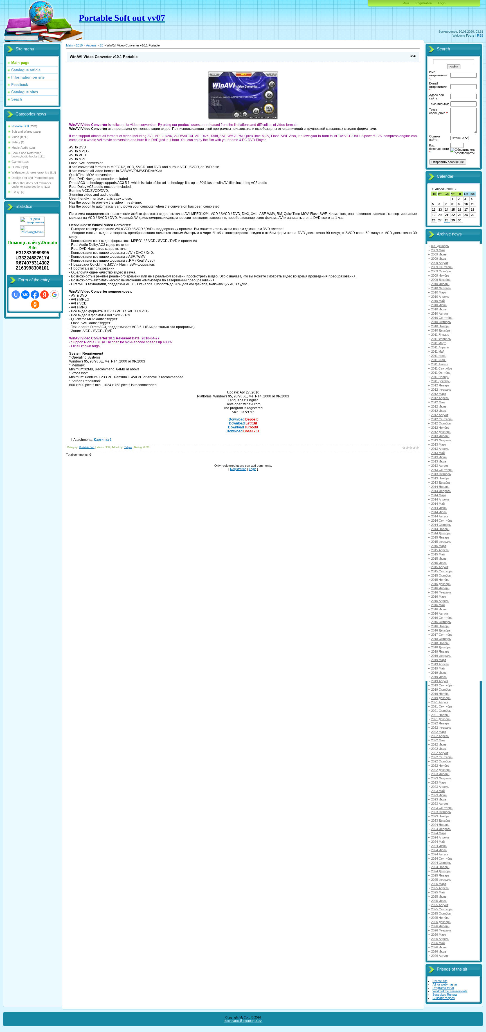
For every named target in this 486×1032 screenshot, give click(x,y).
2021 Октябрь (441, 710)
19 (433, 215)
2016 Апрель (440, 600)
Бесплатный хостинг (239, 1020)
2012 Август (439, 415)
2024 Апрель (440, 837)
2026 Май (438, 943)
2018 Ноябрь (440, 643)
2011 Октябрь (441, 372)
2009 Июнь (439, 254)
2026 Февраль (441, 930)
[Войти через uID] (16, 294)
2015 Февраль (441, 541)
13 (440, 209)
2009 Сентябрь (442, 267)
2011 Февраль (441, 339)
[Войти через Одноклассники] (35, 304)
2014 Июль (439, 512)
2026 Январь (440, 926)
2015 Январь (440, 537)
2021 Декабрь (441, 719)
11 (472, 204)
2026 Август (439, 955)
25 (472, 215)
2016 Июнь (439, 609)
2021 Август (439, 702)
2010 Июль (439, 309)
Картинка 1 (103, 440)
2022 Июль (439, 748)
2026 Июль (439, 951)
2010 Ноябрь (440, 326)
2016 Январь (440, 588)
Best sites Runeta (445, 994)
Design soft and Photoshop (30, 177)
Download (243, 419)
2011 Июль (438, 360)
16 (459, 209)
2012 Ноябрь (440, 427)
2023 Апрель (440, 786)
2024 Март (438, 833)
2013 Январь (440, 436)
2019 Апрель (440, 664)
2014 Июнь (439, 508)
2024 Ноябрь (440, 867)
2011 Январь (440, 334)
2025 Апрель (440, 888)
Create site (440, 981)
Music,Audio (20, 147)
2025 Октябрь (441, 913)
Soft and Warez (22, 131)
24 (466, 215)
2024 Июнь (439, 846)
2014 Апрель (440, 499)
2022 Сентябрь (442, 757)
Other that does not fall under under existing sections (31, 184)
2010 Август (439, 313)
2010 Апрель (440, 296)
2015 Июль (439, 562)
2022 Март (438, 731)
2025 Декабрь (441, 922)
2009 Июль (439, 258)
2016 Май (438, 605)
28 (101, 45)
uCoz (258, 1020)
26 (433, 220)
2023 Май (438, 791)
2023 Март (438, 782)
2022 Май (438, 740)
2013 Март (438, 444)
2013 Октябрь (441, 474)
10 (466, 204)
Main (405, 3)
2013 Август (439, 465)
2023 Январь (440, 774)
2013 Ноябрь (440, 478)
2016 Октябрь (441, 622)
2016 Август (439, 613)
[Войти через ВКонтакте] (25, 294)
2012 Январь (440, 385)
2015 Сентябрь (442, 571)
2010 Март (438, 292)
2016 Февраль (441, 592)
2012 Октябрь (441, 423)
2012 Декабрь (441, 431)
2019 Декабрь (441, 698)
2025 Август (439, 905)
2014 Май (438, 503)
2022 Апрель (440, 736)
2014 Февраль (441, 491)
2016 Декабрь (441, 630)
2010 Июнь (439, 305)
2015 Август (439, 567)
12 (433, 209)
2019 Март (438, 660)
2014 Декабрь (441, 533)
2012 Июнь (439, 406)
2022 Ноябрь (440, 765)
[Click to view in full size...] (243, 118)
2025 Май (438, 892)
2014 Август (439, 516)
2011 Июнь (438, 355)
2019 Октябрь (441, 689)
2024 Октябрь (441, 862)
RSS (480, 35)
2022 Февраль (441, 727)
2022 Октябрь (441, 761)
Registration (423, 3)
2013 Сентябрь (442, 469)
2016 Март (438, 596)
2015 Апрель (440, 550)
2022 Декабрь (441, 769)
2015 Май (438, 554)
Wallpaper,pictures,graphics (30, 172)
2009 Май (438, 250)
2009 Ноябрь (440, 275)
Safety (16, 142)
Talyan (128, 447)
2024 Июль (439, 850)
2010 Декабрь (441, 330)
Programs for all (443, 987)
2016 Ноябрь (440, 626)
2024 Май (438, 841)
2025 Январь (440, 875)
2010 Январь (440, 284)
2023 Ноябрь (440, 816)
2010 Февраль (441, 288)
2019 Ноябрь (440, 693)
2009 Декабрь (441, 279)
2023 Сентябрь (442, 807)
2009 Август (439, 262)
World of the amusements (450, 991)
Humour (17, 167)
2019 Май (438, 668)
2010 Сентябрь (442, 317)
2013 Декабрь (441, 482)
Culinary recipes (444, 998)
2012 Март (438, 393)
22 (453, 215)
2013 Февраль (441, 440)
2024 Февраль (441, 829)
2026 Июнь (439, 947)
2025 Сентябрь (442, 909)
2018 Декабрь (441, 647)
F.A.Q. (16, 192)
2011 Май (437, 351)
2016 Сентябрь (442, 617)
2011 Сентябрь (441, 368)
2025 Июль (439, 900)
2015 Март (438, 546)
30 (459, 220)
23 (459, 215)
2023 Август (439, 803)
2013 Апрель (440, 448)
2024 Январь (440, 824)
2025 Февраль (441, 879)
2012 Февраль (441, 389)
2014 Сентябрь (442, 520)
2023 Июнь (439, 795)
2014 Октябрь (441, 524)
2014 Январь (440, 486)
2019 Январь (440, 651)
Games (17, 161)
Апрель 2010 (444, 189)
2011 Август (439, 364)
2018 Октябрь (441, 638)
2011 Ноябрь (440, 377)
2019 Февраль (441, 655)
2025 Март (438, 884)
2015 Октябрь (441, 575)
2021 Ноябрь (440, 715)
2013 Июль (439, 461)
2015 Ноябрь (440, 579)
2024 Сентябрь (442, 858)
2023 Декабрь (441, 820)
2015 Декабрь (441, 584)
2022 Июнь (439, 744)
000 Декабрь (440, 246)
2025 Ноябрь (440, 917)
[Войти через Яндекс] (44, 294)
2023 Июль (439, 799)
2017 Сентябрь (442, 634)
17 (466, 209)
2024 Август (439, 854)
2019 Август (439, 681)
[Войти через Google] (54, 294)
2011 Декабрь (440, 381)
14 (446, 209)
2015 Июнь (439, 558)
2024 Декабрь (441, 871)
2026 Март (438, 934)
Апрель (91, 45)
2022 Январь (440, 723)
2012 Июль (439, 410)
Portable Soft (20, 126)
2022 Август (439, 753)
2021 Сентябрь (442, 706)
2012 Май (438, 402)
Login (442, 3)
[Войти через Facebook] (35, 294)
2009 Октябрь (441, 271)
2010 (79, 45)
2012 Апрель (440, 398)
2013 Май (438, 453)
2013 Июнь (439, 457)
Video (15, 137)
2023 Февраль (441, 778)
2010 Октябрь (441, 322)
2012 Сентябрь (442, 419)
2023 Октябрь (441, 812)
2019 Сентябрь (442, 685)
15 (453, 209)
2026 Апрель (440, 938)
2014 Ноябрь (440, 529)
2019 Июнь (439, 672)
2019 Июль (439, 677)
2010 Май (438, 301)
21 (446, 215)
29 (453, 220)
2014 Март (438, 495)
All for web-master (445, 984)
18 (472, 209)
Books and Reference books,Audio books (26, 154)
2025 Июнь (439, 896)
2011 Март (438, 343)
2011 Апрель (440, 347)
